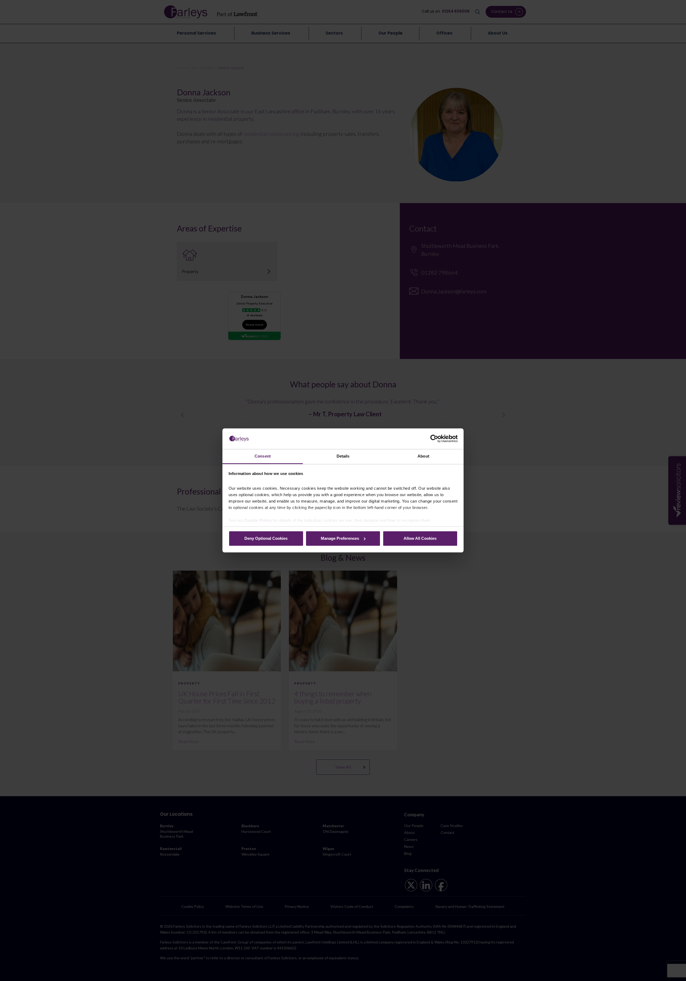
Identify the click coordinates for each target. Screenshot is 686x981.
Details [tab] (343, 456)
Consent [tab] (263, 456)
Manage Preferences (340, 538)
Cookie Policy (258, 520)
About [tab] (423, 456)
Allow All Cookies (420, 538)
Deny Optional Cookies (266, 538)
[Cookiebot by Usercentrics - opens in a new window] (434, 439)
